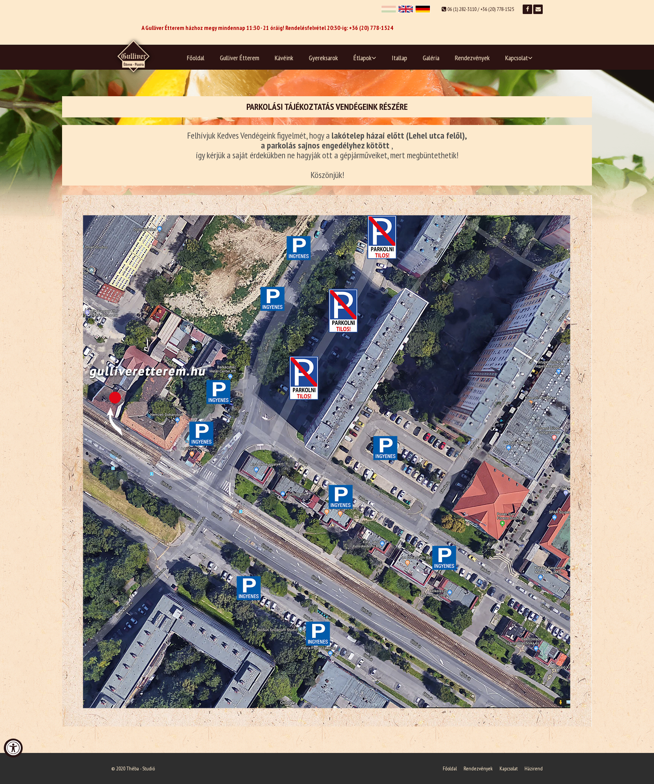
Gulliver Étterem (239, 57)
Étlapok (362, 57)
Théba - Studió (140, 768)
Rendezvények (472, 57)
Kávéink (284, 57)
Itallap (399, 57)
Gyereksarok (323, 57)
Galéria (431, 57)
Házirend (534, 768)
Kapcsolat (516, 57)
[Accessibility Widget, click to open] (13, 748)
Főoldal (195, 57)
